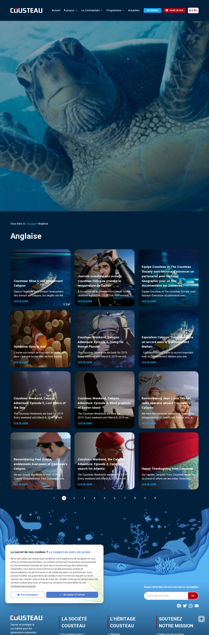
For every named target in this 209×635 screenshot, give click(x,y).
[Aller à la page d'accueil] (26, 10)
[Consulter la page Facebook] (179, 605)
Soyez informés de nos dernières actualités (171, 586)
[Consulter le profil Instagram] (191, 605)
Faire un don (174, 10)
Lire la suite (21, 301)
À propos (69, 10)
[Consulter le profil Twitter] (185, 605)
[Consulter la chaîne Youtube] (197, 605)
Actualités (134, 10)
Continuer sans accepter (23, 586)
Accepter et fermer (74, 594)
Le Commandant (90, 10)
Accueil (56, 10)
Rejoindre (152, 10)
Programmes (113, 10)
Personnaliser (29, 594)
